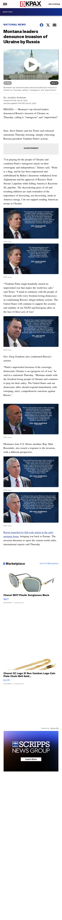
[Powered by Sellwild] (54, 728)
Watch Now (54, 4)
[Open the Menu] (4, 4)
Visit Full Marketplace (49, 564)
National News (14, 24)
